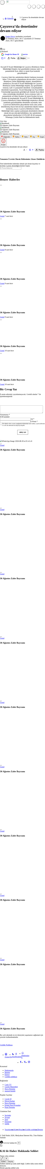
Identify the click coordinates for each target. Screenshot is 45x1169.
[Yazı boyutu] (25, 150)
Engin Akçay (10, 36)
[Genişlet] (2, 1158)
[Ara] (29, 6)
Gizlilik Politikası (6, 1045)
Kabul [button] (40, 1045)
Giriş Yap (22, 432)
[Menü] (2, 2)
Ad (32, 419)
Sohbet (3, 1161)
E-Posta (34, 421)
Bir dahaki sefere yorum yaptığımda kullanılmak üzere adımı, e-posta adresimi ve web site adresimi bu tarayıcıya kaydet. (23, 424)
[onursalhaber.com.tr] (18, 3)
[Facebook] (21, 1062)
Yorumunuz (5, 415)
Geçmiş (10, 1161)
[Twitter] (25, 1062)
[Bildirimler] (43, 6)
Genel (2, 216)
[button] (34, 6)
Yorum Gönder (8, 432)
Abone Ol (22, 172)
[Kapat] (19, 1143)
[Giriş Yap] (38, 6)
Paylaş (41, 150)
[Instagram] (29, 1062)
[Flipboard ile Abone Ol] (24, 54)
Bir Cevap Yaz (8, 389)
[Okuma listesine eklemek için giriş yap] (29, 58)
